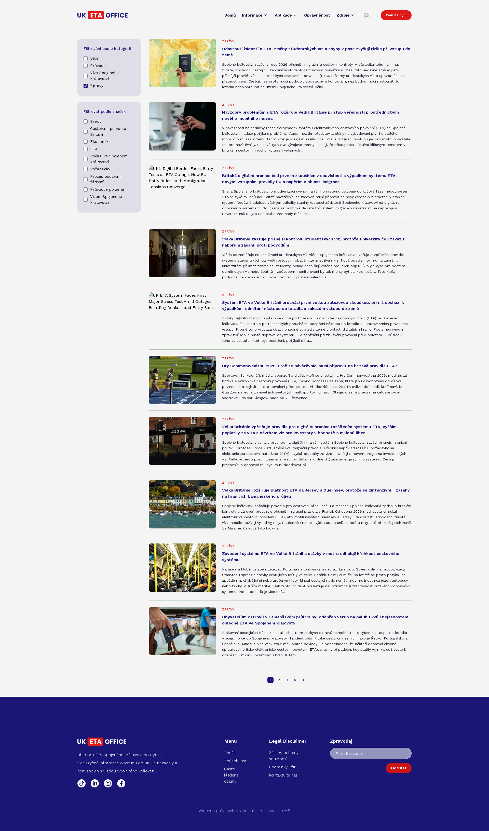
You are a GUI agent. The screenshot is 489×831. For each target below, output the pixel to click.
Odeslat (398, 768)
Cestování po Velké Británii (108, 131)
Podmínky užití (282, 767)
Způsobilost (235, 760)
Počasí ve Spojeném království (109, 159)
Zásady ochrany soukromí (283, 755)
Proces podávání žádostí (105, 179)
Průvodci (98, 65)
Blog (94, 58)
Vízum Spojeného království (106, 199)
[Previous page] (303, 680)
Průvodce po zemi (107, 189)
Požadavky (100, 169)
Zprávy (96, 86)
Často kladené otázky (231, 775)
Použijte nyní (396, 15)
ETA (94, 149)
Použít (230, 752)
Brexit (95, 121)
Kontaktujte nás (283, 775)
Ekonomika (100, 141)
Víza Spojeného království (104, 76)
